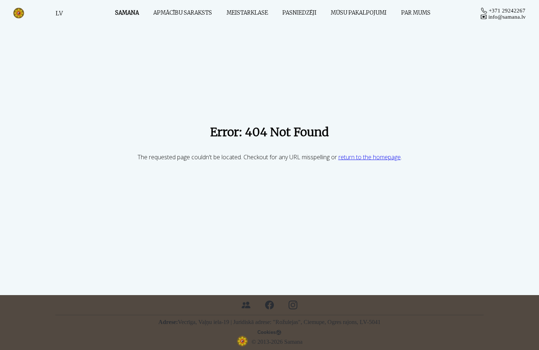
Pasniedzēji (299, 13)
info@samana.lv (507, 17)
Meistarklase (247, 13)
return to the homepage (369, 157)
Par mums (415, 13)
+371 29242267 (507, 11)
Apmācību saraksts (182, 13)
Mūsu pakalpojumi (358, 13)
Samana (127, 13)
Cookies (266, 332)
